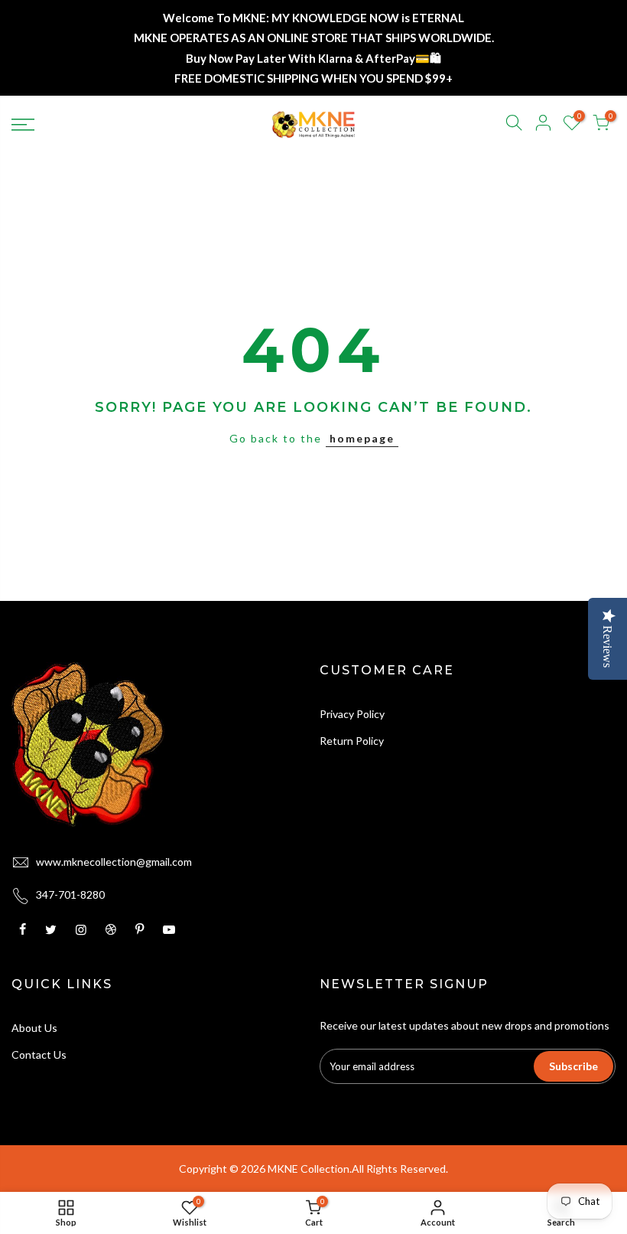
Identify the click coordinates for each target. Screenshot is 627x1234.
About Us (34, 1027)
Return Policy (352, 740)
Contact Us (39, 1054)
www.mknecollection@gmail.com (114, 861)
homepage (362, 438)
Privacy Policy (352, 713)
